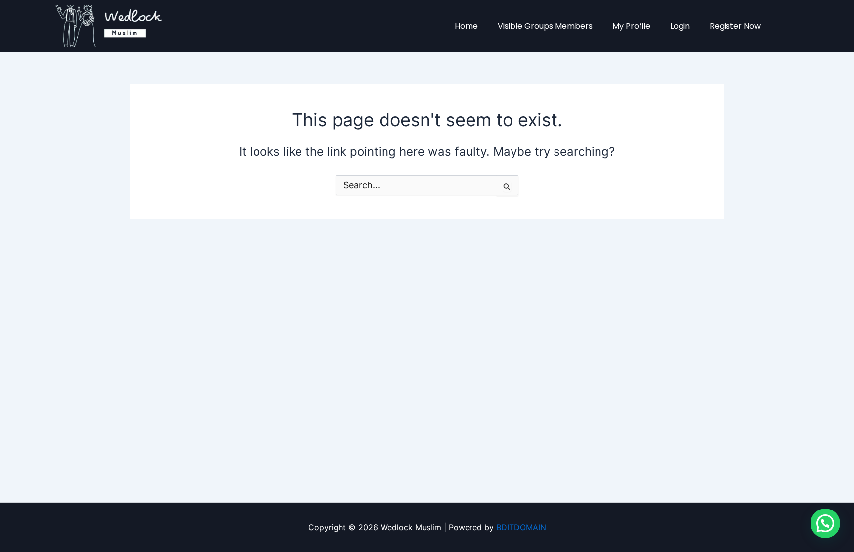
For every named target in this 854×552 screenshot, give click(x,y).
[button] (825, 523)
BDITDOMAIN (521, 527)
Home (466, 26)
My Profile (631, 26)
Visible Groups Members (545, 26)
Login (680, 26)
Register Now (735, 26)
